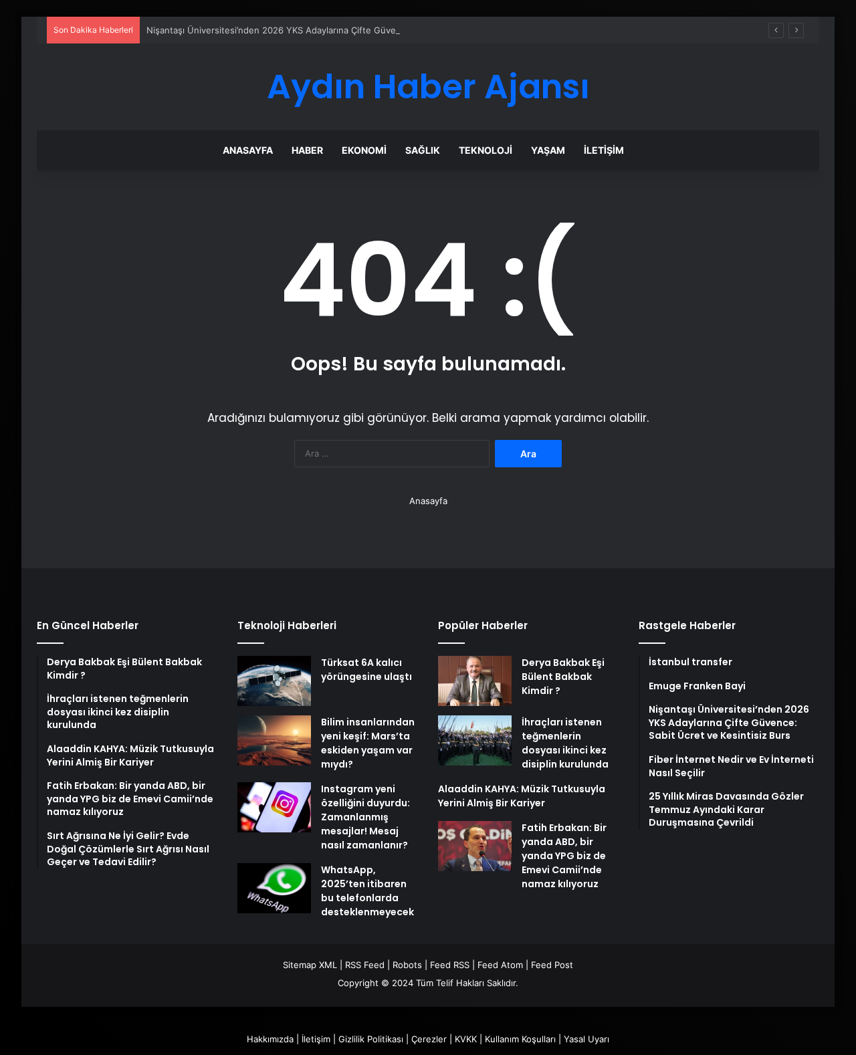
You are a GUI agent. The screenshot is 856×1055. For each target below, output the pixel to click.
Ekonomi (364, 150)
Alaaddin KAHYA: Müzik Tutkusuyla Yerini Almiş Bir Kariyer (521, 796)
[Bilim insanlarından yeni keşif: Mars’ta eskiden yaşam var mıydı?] (274, 740)
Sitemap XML (310, 964)
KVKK (466, 1039)
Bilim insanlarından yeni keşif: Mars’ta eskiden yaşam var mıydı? (368, 743)
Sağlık (422, 150)
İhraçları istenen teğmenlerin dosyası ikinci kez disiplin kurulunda (565, 743)
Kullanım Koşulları (520, 1039)
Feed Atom (500, 964)
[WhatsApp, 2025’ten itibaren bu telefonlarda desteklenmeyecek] (274, 888)
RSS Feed (365, 964)
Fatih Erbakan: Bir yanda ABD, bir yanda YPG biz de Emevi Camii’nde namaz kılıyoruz (564, 856)
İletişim (604, 150)
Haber (307, 150)
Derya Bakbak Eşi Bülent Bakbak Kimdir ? (563, 676)
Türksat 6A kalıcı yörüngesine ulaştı (366, 669)
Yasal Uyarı (586, 1039)
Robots (407, 964)
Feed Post (552, 964)
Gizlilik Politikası (370, 1039)
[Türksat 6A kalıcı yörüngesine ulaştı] (274, 681)
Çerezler (429, 1039)
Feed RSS (449, 964)
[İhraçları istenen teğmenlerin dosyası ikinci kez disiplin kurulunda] (475, 740)
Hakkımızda (270, 1039)
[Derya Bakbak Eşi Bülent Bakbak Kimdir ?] (475, 681)
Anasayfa (248, 150)
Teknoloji (485, 150)
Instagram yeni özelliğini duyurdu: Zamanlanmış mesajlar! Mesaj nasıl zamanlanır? (365, 817)
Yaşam (548, 150)
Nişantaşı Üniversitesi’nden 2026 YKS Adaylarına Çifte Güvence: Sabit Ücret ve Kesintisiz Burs (342, 30)
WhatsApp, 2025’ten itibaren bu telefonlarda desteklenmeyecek (367, 891)
